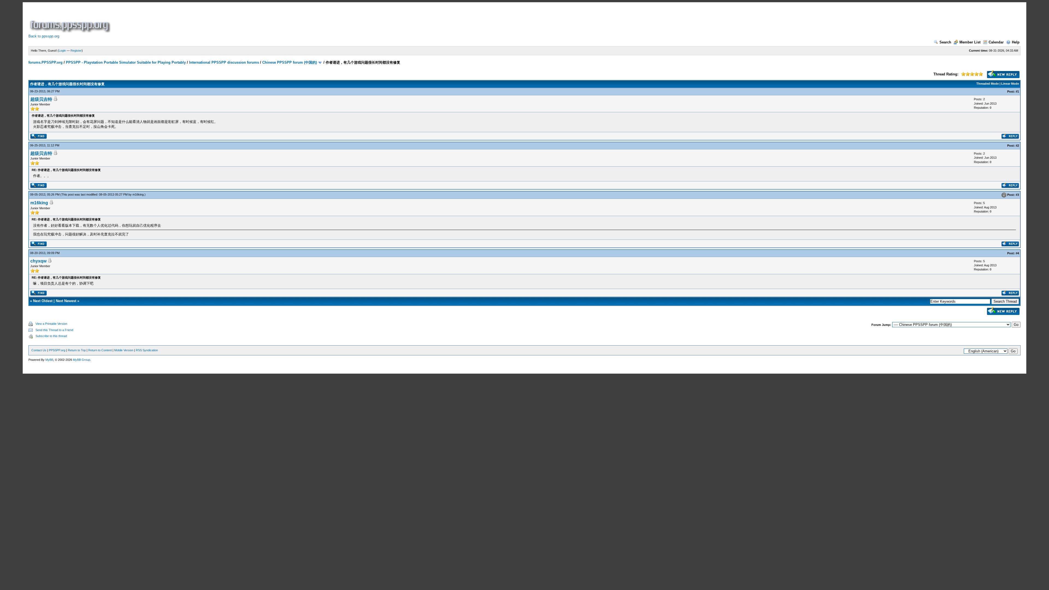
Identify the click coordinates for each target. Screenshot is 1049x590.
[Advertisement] (210, 20)
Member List (969, 42)
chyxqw (38, 261)
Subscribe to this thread (51, 336)
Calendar (996, 42)
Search (945, 42)
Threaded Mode (987, 83)
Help (1015, 42)
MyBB (49, 359)
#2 (1017, 145)
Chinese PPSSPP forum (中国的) (289, 62)
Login (62, 50)
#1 (1017, 91)
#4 (1017, 253)
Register (76, 50)
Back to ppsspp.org (43, 36)
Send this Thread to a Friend (54, 330)
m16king (138, 194)
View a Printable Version (51, 323)
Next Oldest (42, 301)
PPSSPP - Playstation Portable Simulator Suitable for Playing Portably (126, 62)
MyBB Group (81, 359)
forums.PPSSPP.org (45, 62)
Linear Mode (1010, 83)
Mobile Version (123, 350)
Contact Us (38, 350)
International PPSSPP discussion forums (224, 62)
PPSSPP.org (57, 350)
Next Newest (66, 301)
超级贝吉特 (41, 99)
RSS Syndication (147, 350)
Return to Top (77, 350)
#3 (1017, 195)
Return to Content (100, 350)
